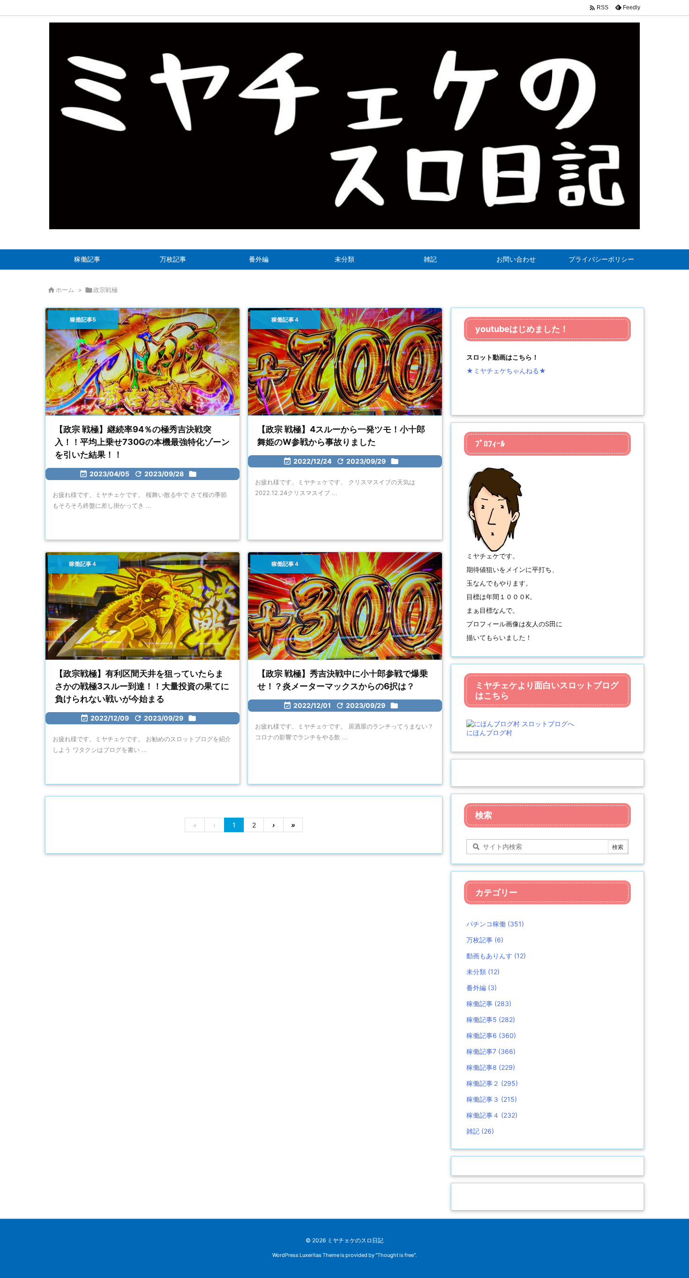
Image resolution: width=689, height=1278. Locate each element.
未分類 (483, 972)
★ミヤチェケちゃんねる (502, 371)
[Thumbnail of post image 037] (142, 362)
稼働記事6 (491, 1035)
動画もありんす (496, 956)
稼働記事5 (490, 1019)
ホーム (65, 289)
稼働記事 (488, 1003)
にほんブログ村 (489, 733)
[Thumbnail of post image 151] (345, 606)
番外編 (481, 988)
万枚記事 (484, 940)
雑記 (480, 1131)
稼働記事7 (491, 1051)
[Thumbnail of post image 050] (142, 606)
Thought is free (395, 1255)
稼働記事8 (490, 1067)
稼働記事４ (491, 1115)
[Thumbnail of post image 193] (345, 362)
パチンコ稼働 (495, 924)
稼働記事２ (492, 1083)
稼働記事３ (491, 1099)
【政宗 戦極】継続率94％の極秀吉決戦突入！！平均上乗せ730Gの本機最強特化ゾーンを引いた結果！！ (142, 441)
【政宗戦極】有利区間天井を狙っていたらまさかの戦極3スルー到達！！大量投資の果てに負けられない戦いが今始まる (142, 686)
